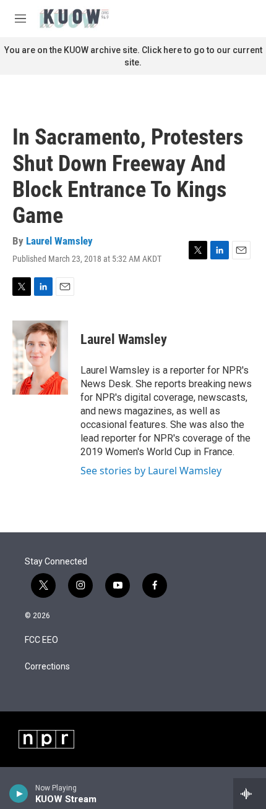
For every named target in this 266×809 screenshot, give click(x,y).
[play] (19, 793)
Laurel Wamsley (59, 241)
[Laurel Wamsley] (40, 358)
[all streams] (249, 793)
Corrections (47, 666)
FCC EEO (41, 640)
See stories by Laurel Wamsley (150, 470)
